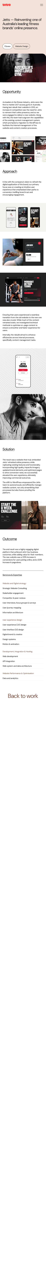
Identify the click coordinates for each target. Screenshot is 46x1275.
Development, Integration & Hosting (17, 651)
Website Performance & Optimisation (18, 673)
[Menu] (41, 5)
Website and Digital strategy (14, 583)
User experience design (12, 620)
